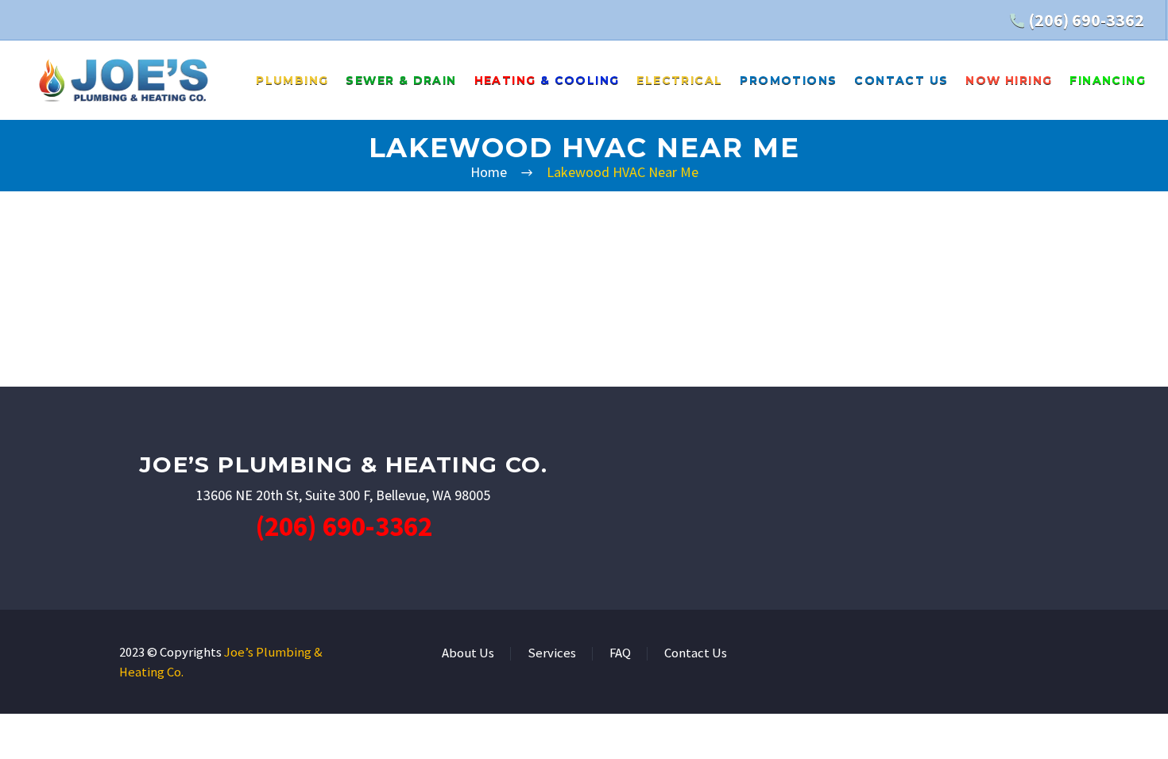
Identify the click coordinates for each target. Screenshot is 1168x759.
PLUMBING (292, 80)
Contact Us (695, 654)
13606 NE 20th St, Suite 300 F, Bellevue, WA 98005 (343, 495)
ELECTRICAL (679, 80)
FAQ (620, 654)
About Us (468, 654)
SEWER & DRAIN (401, 80)
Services (552, 654)
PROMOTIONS (788, 80)
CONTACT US (901, 80)
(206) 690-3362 (1086, 20)
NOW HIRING (1008, 80)
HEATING (547, 80)
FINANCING (1107, 80)
